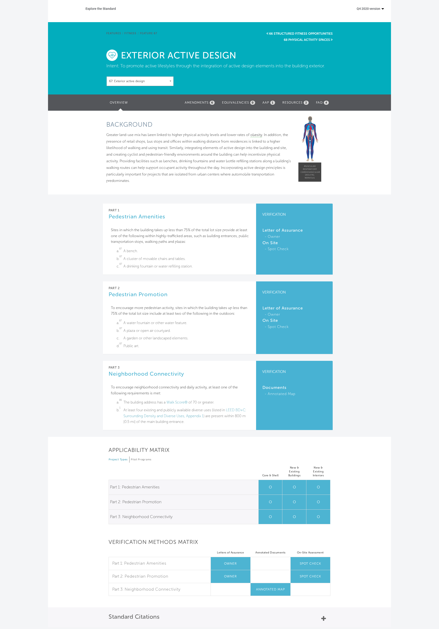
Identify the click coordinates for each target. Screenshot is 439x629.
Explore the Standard (101, 8)
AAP (267, 103)
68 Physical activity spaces (307, 40)
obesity (256, 135)
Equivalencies (238, 103)
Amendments (199, 103)
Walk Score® (176, 402)
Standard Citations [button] (134, 616)
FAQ (321, 103)
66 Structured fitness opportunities (301, 34)
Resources (294, 103)
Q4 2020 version (369, 8)
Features (113, 33)
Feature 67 (148, 33)
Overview (120, 104)
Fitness (130, 33)
